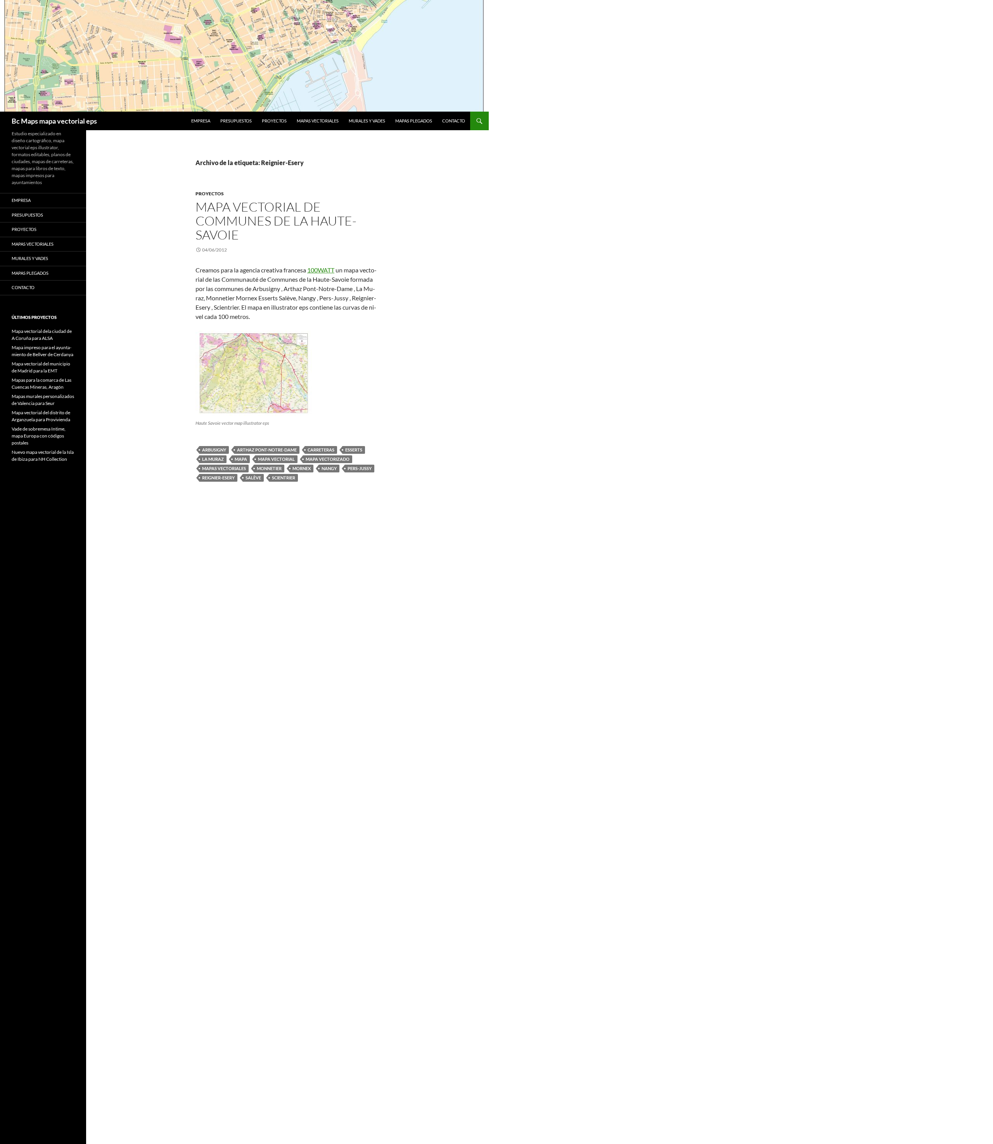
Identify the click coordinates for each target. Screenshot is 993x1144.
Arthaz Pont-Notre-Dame (267, 449)
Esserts (353, 449)
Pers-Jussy (360, 468)
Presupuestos (236, 120)
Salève (253, 477)
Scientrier (283, 477)
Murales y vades (367, 120)
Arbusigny (214, 449)
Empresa (200, 120)
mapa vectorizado (327, 459)
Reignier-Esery (218, 477)
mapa (241, 459)
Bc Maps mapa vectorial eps (54, 121)
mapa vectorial (276, 459)
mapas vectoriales (224, 468)
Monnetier (269, 468)
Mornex (301, 468)
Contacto (453, 120)
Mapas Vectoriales (318, 120)
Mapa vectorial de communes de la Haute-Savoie (275, 221)
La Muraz (213, 459)
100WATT (320, 270)
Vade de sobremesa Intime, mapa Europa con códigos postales (39, 436)
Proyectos (274, 120)
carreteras (321, 449)
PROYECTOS (209, 193)
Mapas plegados (413, 120)
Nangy (329, 468)
